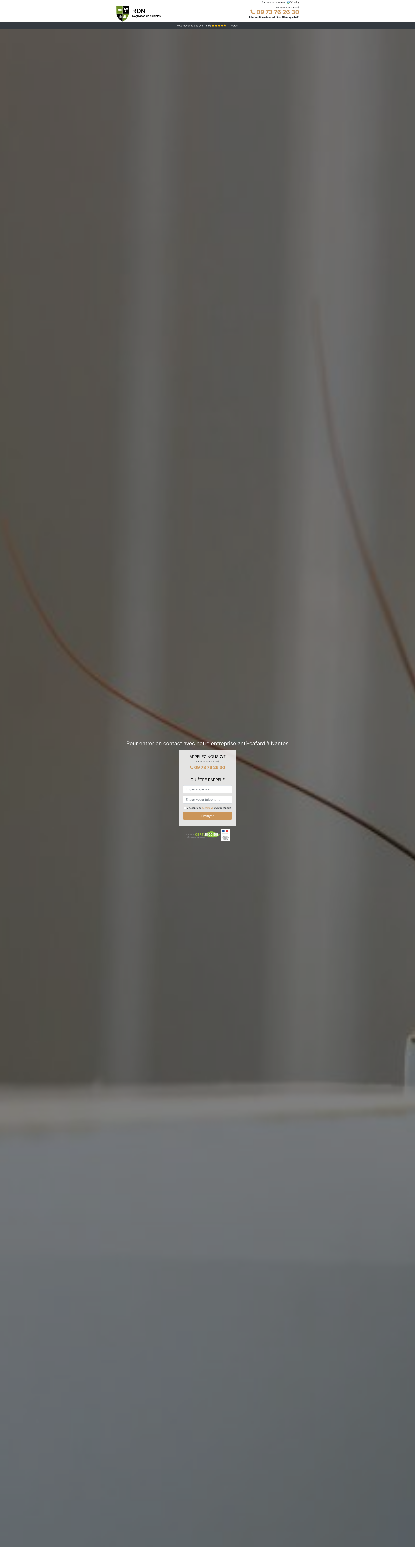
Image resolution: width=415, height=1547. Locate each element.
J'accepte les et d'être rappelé (209, 807)
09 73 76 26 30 (277, 12)
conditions (207, 807)
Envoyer (207, 816)
